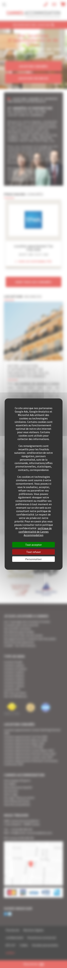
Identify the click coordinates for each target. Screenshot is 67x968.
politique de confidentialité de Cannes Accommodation (35, 531)
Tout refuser (33, 552)
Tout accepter (33, 544)
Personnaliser (33, 559)
